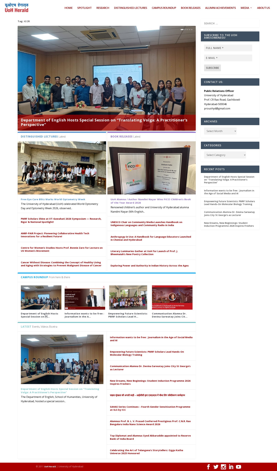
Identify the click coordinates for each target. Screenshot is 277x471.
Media (245, 8)
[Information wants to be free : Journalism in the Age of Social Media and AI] (85, 297)
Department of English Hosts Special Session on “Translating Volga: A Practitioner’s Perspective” (104, 122)
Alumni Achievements (220, 8)
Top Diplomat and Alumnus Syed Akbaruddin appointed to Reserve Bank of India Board (150, 437)
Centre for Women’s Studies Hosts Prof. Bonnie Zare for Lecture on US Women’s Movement (62, 249)
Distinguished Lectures (130, 8)
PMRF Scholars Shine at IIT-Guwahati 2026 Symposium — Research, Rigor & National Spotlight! (61, 220)
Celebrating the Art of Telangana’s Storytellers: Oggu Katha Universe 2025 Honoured (146, 452)
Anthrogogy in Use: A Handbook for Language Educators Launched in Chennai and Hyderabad (151, 238)
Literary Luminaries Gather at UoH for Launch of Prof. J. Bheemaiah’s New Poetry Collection (144, 252)
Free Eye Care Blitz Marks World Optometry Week (53, 199)
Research (102, 8)
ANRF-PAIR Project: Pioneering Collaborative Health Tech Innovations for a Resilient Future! (55, 235)
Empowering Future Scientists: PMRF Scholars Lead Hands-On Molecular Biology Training (147, 353)
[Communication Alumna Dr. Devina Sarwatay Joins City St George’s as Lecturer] (172, 297)
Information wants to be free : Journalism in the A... (84, 315)
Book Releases (190, 8)
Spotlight (84, 8)
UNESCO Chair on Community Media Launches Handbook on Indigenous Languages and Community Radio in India (146, 223)
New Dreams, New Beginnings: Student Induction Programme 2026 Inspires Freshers (150, 382)
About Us (263, 8)
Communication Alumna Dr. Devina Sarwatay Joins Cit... (169, 315)
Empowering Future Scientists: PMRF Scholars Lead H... (128, 315)
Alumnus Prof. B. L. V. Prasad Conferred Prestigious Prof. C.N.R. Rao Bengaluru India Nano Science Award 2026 (150, 423)
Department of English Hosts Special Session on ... (39, 315)
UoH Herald (50, 466)
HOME (68, 8)
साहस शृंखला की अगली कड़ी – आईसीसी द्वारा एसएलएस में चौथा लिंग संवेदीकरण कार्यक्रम (147, 395)
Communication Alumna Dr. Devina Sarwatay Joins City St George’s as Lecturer (150, 367)
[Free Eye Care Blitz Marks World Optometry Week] (62, 167)
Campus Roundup (164, 8)
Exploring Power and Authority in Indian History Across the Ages (150, 265)
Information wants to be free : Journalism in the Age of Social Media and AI (151, 339)
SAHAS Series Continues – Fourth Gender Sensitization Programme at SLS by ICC (150, 408)
